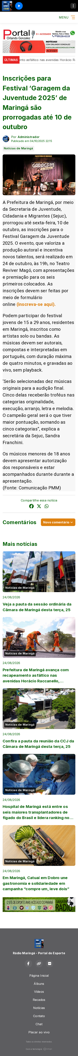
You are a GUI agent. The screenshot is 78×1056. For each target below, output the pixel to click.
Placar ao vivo (39, 1032)
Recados (39, 1000)
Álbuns (39, 984)
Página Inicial (39, 975)
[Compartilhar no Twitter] (39, 507)
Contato (39, 1016)
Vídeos (39, 992)
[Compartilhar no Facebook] (31, 507)
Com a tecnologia (34, 1049)
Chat (39, 1024)
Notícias (39, 1008)
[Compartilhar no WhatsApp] (46, 507)
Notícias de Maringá (18, 148)
